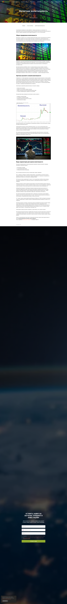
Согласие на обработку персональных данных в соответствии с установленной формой (33, 538)
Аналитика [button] (32, 1)
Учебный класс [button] (58, 1)
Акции (52, 1)
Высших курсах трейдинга (27, 219)
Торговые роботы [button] (15, 1)
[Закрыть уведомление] (15, 596)
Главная (23, 25)
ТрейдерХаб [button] (39, 1)
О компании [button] (46, 1)
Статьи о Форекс (30, 25)
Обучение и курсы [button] (24, 1)
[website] (64, 1)
